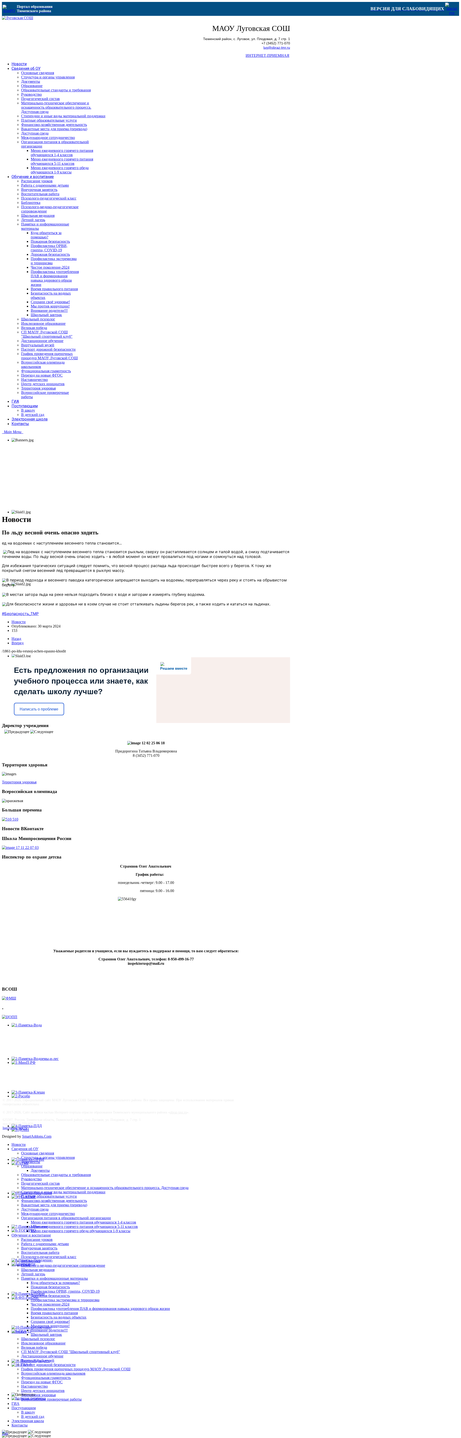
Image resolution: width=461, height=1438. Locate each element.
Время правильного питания (54, 1313)
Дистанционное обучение (42, 1356)
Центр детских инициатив (43, 1391)
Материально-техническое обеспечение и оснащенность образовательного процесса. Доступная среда (104, 1188)
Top (5, 1433)
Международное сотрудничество (48, 1214)
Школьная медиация (38, 1270)
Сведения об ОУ (25, 1149)
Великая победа (34, 1347)
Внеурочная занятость (39, 1248)
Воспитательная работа (40, 1252)
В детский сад (32, 1416)
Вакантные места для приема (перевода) (54, 1205)
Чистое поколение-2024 (50, 1304)
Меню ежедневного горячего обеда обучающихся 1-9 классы (80, 1231)
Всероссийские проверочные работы (51, 1399)
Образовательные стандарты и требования (56, 1175)
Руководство (31, 1179)
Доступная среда (35, 1209)
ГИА (15, 1404)
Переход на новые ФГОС (42, 1382)
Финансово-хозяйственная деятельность (54, 1201)
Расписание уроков (37, 1239)
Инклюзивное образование (43, 1343)
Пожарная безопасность (50, 1287)
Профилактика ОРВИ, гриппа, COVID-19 (65, 1291)
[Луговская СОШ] (17, 18)
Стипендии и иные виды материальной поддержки (63, 1192)
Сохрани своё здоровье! (50, 1322)
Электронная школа (28, 1421)
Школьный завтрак (46, 1334)
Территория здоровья (19, 782)
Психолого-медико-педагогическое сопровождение (63, 1265)
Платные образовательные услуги (49, 1196)
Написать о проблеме (39, 709)
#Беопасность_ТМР (20, 613)
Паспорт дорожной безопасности (48, 1365)
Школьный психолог (38, 1339)
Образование (31, 1166)
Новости (19, 622)
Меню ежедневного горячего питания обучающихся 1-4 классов (83, 1222)
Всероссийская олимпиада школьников (53, 1373)
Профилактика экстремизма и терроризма (65, 1300)
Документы (30, 1162)
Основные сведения (37, 1153)
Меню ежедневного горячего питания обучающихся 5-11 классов (84, 1227)
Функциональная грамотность (46, 1378)
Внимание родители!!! (49, 1330)
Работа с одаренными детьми (45, 1244)
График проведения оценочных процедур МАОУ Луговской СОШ (75, 1369)
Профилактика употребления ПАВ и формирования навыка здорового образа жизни (100, 1309)
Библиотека (30, 1261)
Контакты (20, 1425)
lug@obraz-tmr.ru (276, 47)
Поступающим (24, 1408)
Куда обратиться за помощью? (55, 1283)
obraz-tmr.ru (178, 1112)
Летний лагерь (33, 1274)
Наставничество (34, 1386)
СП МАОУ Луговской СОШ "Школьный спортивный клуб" (70, 1352)
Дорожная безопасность (50, 1296)
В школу (28, 1412)
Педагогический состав (40, 1183)
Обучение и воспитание (31, 1235)
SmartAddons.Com (36, 1136)
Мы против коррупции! (50, 1326)
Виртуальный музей (37, 1360)
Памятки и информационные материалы (54, 1278)
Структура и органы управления (48, 1157)
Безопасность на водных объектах (58, 1317)
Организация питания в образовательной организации (66, 1218)
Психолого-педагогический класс (48, 1257)
